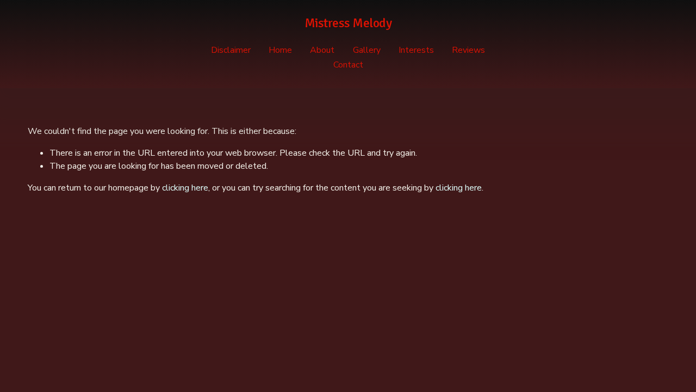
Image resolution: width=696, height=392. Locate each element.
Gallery (367, 50)
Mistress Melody (348, 23)
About (322, 50)
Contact (348, 65)
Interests (416, 50)
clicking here (185, 188)
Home (280, 50)
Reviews (468, 50)
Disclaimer (231, 50)
